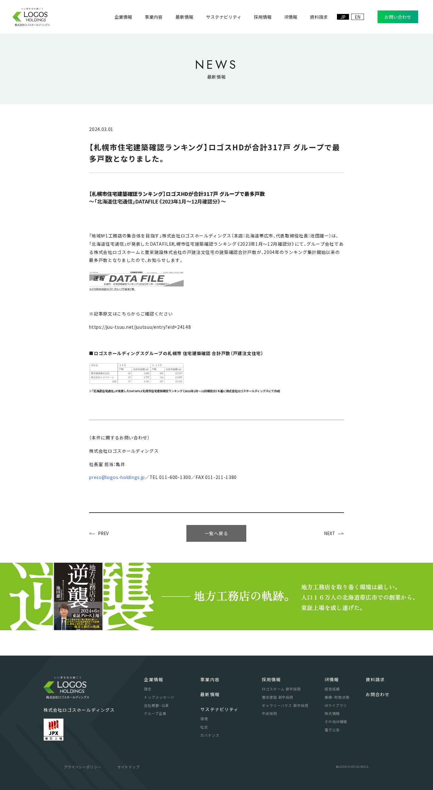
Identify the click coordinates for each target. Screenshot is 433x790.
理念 (148, 688)
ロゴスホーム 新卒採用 (281, 688)
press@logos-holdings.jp (117, 477)
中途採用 (269, 713)
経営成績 (332, 688)
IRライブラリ (336, 705)
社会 (204, 726)
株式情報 (332, 713)
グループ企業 (155, 713)
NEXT (329, 533)
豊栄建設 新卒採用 (277, 697)
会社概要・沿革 (156, 705)
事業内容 (209, 679)
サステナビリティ (219, 709)
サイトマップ (128, 766)
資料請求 (375, 679)
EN (357, 17)
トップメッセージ (159, 697)
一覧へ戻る (216, 533)
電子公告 (332, 729)
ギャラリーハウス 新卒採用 (285, 705)
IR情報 (332, 679)
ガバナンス (209, 735)
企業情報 (153, 679)
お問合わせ (378, 694)
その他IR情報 (336, 721)
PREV (103, 533)
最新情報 (209, 694)
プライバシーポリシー (82, 766)
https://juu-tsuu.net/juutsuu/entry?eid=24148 (140, 327)
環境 (204, 718)
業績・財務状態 (337, 697)
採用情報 (271, 679)
